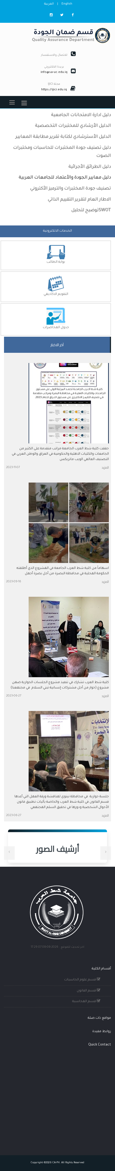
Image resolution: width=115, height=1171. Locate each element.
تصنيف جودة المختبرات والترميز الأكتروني (70, 188)
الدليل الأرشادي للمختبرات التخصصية (73, 126)
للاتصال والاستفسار (54, 55)
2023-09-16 (13, 581)
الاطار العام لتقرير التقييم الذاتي (79, 199)
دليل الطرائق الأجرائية (89, 167)
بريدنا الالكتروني (54, 67)
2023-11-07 (13, 467)
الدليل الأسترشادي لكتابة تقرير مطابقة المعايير (63, 137)
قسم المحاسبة (84, 1001)
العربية (49, 4)
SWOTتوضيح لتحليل (91, 210)
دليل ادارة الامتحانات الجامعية (81, 115)
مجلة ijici (54, 84)
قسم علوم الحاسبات (80, 980)
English (67, 4)
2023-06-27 (13, 696)
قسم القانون (87, 991)
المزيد (105, 467)
